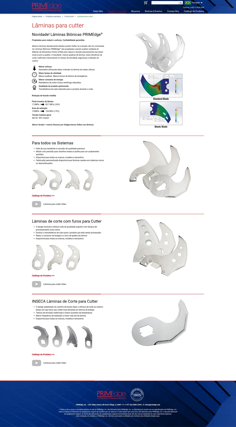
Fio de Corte (69, 16)
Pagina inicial (37, 16)
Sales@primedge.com (152, 405)
